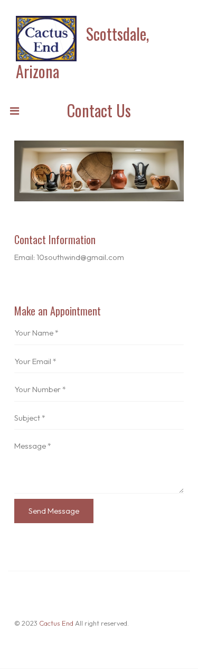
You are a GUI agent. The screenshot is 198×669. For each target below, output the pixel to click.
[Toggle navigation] (14, 114)
